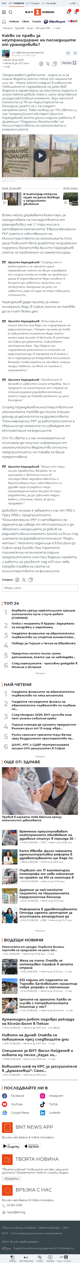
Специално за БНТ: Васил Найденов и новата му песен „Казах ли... (37, 1053)
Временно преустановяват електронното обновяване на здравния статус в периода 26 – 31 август (47, 835)
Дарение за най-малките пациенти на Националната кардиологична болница (44, 893)
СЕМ (65, 1227)
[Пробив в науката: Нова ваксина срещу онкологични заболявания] (40, 791)
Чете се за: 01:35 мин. (34, 954)
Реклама (40, 673)
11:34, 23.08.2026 (29, 1010)
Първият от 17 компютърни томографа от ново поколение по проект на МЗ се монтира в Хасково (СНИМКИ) (46, 874)
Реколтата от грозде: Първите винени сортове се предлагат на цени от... (33, 948)
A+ (68, 53)
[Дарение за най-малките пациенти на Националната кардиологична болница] (9, 896)
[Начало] (4, 21)
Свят (25, 21)
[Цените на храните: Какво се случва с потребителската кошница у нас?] (9, 1005)
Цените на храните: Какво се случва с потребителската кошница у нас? (45, 1003)
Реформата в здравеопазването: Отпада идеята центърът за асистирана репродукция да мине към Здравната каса (48, 913)
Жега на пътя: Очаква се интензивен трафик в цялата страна (46, 964)
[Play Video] (40, 156)
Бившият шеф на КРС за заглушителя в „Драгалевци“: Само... (39, 1068)
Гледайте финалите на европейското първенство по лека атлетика (43, 693)
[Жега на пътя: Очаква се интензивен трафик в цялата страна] (9, 966)
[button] (64, 1258)
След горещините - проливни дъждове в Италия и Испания (44, 665)
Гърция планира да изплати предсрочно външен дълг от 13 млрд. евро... (44, 726)
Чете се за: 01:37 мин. (52, 972)
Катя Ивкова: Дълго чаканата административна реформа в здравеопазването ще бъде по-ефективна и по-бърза (46, 854)
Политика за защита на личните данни (36, 1233)
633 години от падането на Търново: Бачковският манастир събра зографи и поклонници (48, 983)
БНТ (4, 3)
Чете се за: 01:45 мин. (51, 991)
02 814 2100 (14, 1205)
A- (75, 53)
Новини (14, 21)
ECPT (5, 1233)
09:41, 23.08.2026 (12, 1075)
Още (30, 28)
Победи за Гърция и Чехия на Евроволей (44, 643)
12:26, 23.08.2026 (29, 972)
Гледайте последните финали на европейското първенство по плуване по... (44, 705)
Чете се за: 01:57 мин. (35, 1028)
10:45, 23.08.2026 (12, 1028)
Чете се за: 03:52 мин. (35, 1075)
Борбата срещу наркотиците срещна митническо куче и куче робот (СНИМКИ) (43, 614)
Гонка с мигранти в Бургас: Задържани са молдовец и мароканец (43, 625)
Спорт (36, 21)
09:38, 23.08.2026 (12, 1059)
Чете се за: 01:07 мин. (34, 1044)
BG (74, 3)
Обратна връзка (48, 1227)
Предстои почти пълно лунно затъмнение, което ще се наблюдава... (43, 655)
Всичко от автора (24, 55)
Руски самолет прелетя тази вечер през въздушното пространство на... (43, 736)
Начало (8, 28)
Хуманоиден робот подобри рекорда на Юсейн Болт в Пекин (38, 1021)
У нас (57, 28)
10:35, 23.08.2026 (12, 1044)
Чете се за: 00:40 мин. (52, 1010)
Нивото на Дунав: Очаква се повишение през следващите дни (35, 1037)
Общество (42, 28)
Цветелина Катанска (29, 52)
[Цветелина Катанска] (7, 54)
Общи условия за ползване (18, 1227)
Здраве (19, 28)
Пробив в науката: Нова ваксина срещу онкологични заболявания (32, 818)
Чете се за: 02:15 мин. (35, 1059)
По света (55, 1028)
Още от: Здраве (22, 762)
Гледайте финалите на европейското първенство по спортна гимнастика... (43, 635)
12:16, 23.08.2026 (29, 991)
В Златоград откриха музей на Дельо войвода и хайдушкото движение (41, 199)
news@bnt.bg (16, 1212)
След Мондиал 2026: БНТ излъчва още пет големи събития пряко (42, 716)
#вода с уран (12, 587)
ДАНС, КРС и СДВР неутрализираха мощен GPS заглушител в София (40, 746)
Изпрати (11, 1178)
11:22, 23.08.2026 (12, 954)
